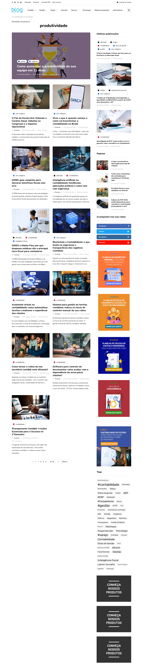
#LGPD (115, 505)
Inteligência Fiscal (108, 560)
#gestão (104, 505)
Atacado (64, 10)
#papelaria (111, 518)
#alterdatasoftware (103, 480)
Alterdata (27, 2)
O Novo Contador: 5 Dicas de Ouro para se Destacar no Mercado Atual (114, 54)
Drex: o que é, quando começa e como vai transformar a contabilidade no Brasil (70, 121)
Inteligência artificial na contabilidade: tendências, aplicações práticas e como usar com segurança (70, 184)
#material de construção (116, 510)
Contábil (30, 10)
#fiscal (119, 501)
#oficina (101, 518)
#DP (125, 493)
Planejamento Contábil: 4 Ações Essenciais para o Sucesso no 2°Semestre (29, 431)
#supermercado (105, 531)
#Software (111, 526)
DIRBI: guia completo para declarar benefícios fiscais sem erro (28, 182)
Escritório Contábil (103, 547)
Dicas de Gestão (106, 543)
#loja (121, 505)
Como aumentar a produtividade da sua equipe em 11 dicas (46, 68)
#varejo (103, 535)
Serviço (74, 10)
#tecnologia (121, 531)
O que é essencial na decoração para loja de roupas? (120, 163)
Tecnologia (86, 10)
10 (51, 462)
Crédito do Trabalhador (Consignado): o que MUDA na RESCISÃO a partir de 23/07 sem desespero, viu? (114, 100)
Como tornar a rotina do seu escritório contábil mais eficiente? (30, 368)
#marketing (101, 510)
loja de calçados (122, 564)
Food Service (104, 552)
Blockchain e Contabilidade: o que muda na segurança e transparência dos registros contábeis (71, 246)
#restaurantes (103, 522)
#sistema (100, 526)
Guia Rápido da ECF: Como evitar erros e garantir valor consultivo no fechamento (113, 142)
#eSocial (111, 497)
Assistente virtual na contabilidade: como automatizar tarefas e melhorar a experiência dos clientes (30, 309)
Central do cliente (125, 2)
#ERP (101, 497)
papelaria (101, 568)
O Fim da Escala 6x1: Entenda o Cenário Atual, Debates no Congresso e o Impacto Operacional (29, 122)
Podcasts (36, 2)
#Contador (126, 484)
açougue (124, 535)
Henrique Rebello (24, 74)
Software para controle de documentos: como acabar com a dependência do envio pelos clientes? (70, 371)
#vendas (114, 535)
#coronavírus (102, 489)
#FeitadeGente (106, 501)
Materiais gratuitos (102, 10)
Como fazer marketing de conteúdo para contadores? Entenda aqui (120, 177)
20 (53, 462)
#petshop (123, 518)
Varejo (52, 10)
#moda (107, 514)
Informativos (118, 10)
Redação (17, 130)
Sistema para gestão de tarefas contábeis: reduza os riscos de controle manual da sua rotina (70, 307)
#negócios (117, 514)
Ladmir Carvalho (106, 564)
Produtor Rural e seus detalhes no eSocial (120, 189)
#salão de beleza (118, 522)
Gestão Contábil (103, 556)
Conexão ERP (45, 2)
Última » (65, 462)
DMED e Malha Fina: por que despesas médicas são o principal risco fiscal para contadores (30, 248)
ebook (119, 543)
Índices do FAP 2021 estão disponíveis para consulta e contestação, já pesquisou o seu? (121, 203)
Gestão (42, 10)
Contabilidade (106, 539)
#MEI (99, 514)
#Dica (112, 489)
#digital (117, 493)
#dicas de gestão (105, 493)
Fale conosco (56, 2)
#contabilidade (108, 484)
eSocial (116, 547)
